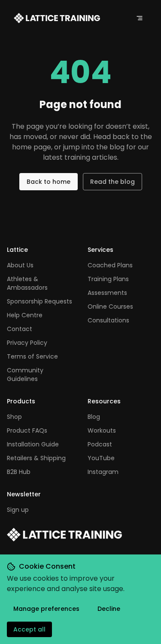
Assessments (107, 292)
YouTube (101, 458)
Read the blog (112, 181)
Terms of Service (32, 356)
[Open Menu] (139, 18)
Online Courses (110, 306)
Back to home (48, 181)
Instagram (103, 472)
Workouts (102, 430)
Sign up (18, 509)
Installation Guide (33, 444)
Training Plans (108, 279)
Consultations (108, 320)
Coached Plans (110, 265)
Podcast (100, 444)
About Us (20, 265)
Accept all (29, 629)
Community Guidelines (25, 374)
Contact (19, 329)
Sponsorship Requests (39, 301)
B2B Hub (18, 472)
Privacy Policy (27, 342)
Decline (108, 608)
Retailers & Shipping (36, 458)
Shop (14, 416)
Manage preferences (46, 608)
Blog (94, 416)
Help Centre (25, 315)
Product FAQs (27, 430)
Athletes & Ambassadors (27, 283)
